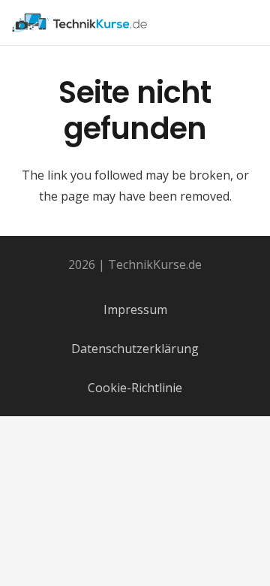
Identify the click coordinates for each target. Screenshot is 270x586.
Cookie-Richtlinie (135, 387)
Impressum (135, 309)
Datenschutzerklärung (135, 348)
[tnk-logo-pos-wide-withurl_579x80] (80, 23)
